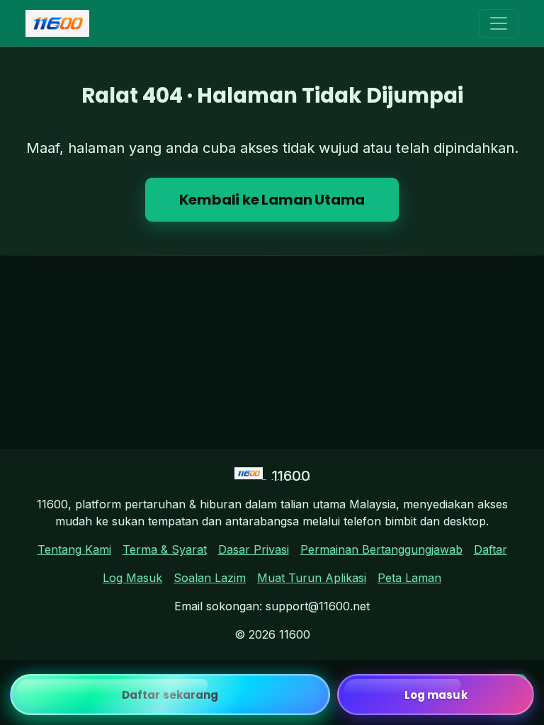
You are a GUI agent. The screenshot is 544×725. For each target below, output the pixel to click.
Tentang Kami (74, 549)
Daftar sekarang (170, 694)
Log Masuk (132, 578)
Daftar (490, 549)
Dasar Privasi (253, 549)
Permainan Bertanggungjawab (381, 549)
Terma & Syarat (165, 549)
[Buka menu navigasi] (498, 23)
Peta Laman (409, 578)
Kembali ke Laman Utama (272, 200)
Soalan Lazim (210, 578)
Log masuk (436, 694)
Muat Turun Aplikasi (311, 578)
